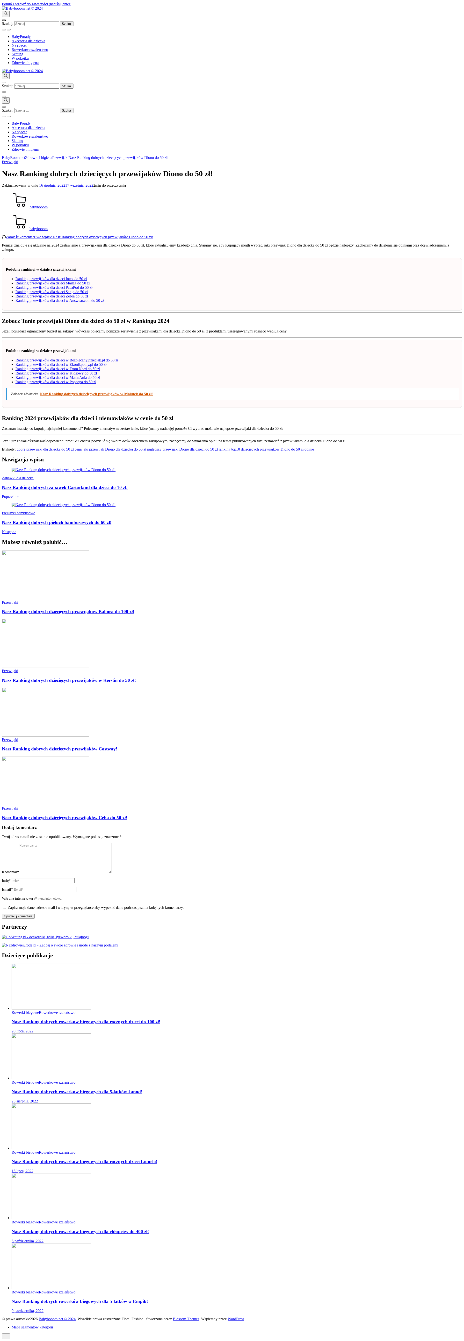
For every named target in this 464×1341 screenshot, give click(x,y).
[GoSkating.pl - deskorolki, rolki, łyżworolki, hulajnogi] (45, 937)
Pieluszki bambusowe (18, 513)
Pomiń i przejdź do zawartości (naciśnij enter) (36, 4)
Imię (6, 880)
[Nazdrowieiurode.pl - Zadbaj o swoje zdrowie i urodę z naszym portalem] (60, 945)
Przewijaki (10, 162)
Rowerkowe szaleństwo (30, 50)
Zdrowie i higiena (25, 63)
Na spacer (19, 45)
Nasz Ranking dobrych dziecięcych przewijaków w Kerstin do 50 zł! (69, 680)
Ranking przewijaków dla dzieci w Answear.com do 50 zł (59, 300)
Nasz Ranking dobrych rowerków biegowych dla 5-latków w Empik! (80, 1301)
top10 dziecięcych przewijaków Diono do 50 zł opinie (272, 449)
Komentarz (10, 872)
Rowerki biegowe (25, 1012)
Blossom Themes (186, 1319)
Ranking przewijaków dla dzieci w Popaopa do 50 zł (55, 382)
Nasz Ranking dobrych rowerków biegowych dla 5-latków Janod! (77, 1091)
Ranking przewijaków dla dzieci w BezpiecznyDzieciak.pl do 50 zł (66, 360)
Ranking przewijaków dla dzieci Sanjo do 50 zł (51, 292)
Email (7, 889)
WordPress (236, 1319)
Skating (17, 54)
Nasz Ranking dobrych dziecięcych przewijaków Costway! (59, 748)
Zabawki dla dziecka (18, 478)
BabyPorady (21, 37)
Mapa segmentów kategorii (32, 1327)
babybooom (38, 207)
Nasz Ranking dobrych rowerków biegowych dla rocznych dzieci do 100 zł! (86, 1021)
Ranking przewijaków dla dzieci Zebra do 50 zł (51, 296)
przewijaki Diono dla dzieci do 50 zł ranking (196, 449)
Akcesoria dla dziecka (28, 41)
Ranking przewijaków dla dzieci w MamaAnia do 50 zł (57, 377)
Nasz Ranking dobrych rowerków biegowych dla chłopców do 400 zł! (80, 1231)
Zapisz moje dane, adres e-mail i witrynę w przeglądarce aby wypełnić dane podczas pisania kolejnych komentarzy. (96, 907)
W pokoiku (20, 58)
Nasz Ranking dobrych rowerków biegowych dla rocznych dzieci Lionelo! (84, 1161)
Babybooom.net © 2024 (57, 1319)
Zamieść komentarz (79, 237)
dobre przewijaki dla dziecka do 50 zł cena (49, 449)
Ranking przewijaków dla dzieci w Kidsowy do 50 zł (56, 373)
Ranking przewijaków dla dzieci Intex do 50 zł (51, 279)
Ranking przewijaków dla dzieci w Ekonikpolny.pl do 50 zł (60, 364)
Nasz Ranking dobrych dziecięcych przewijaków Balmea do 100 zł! (68, 611)
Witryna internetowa (17, 898)
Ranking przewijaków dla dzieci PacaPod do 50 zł (53, 287)
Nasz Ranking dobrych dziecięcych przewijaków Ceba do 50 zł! (64, 817)
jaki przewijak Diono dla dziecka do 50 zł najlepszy (122, 449)
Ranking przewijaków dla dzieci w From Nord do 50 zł (57, 369)
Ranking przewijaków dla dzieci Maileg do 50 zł (52, 283)
